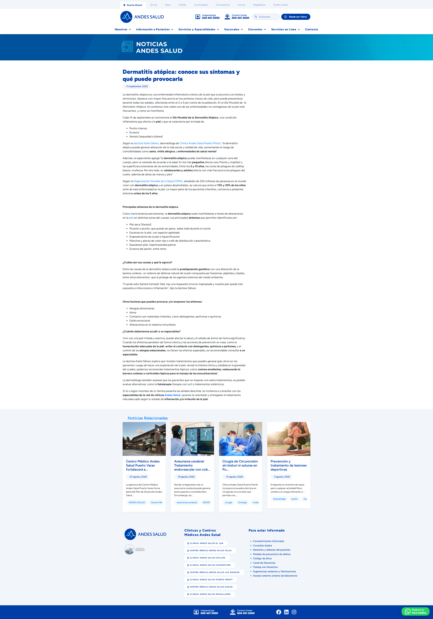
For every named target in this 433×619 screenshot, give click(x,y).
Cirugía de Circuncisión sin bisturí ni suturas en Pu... (240, 465)
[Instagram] (294, 612)
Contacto (311, 29)
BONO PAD (209, 502)
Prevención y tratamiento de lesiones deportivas (289, 465)
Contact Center (239, 15)
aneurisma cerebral (187, 502)
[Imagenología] (197, 16)
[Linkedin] (286, 612)
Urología (242, 502)
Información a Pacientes (153, 29)
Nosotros (121, 29)
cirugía (228, 502)
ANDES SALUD (137, 502)
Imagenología (209, 15)
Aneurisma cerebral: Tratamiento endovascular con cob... (192, 465)
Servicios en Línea (283, 29)
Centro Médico (159, 502)
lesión (294, 499)
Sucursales (231, 29)
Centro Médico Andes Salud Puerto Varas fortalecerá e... (142, 465)
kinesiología (279, 499)
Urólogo (257, 502)
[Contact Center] (227, 16)
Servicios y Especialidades (196, 29)
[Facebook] (278, 612)
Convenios (255, 29)
